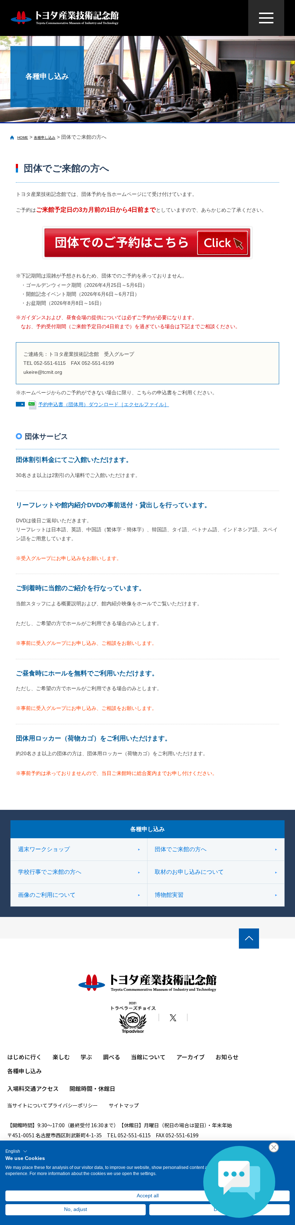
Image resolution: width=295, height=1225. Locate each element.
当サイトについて (27, 1105)
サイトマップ (124, 1105)
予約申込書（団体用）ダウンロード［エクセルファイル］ (103, 404)
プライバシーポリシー (72, 1105)
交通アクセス (41, 1088)
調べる (111, 1056)
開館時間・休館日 (92, 1088)
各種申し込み (44, 137)
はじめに (18, 1056)
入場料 (15, 1088)
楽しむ (61, 1056)
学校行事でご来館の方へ (49, 872)
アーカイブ (190, 1056)
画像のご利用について (47, 895)
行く (36, 1056)
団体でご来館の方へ (180, 849)
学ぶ (86, 1056)
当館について (148, 1056)
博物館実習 (169, 895)
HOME (22, 137)
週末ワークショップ (44, 849)
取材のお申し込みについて (189, 872)
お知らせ (227, 1056)
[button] (16, 1151)
